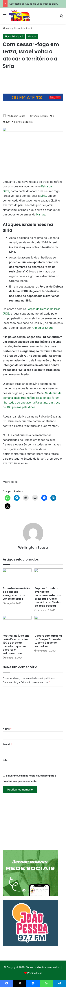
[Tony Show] (19, 15)
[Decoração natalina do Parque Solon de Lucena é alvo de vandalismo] (48, 624)
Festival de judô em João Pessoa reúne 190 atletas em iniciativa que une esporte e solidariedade (16, 644)
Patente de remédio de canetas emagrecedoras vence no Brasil (16, 593)
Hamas (40, 214)
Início (8, 28)
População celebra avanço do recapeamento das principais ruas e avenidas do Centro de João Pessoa (47, 597)
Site (5, 759)
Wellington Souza (16, 116)
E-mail (7, 744)
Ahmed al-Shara (42, 327)
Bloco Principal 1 (23, 28)
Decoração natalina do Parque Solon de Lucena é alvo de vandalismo (48, 641)
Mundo (32, 36)
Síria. (43, 195)
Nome (7, 728)
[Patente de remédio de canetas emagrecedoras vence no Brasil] (17, 576)
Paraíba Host (34, 973)
